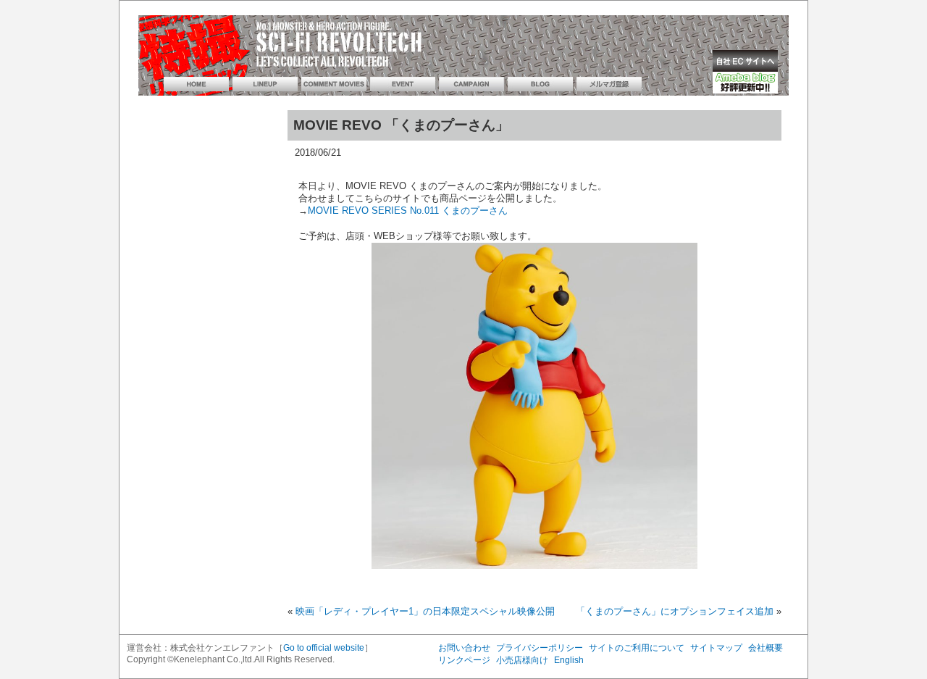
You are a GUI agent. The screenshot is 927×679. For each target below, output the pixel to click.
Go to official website (323, 648)
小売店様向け (522, 660)
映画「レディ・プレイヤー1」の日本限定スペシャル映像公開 (425, 611)
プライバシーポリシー (539, 648)
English (569, 660)
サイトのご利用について (636, 648)
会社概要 (765, 648)
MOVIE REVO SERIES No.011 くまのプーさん (408, 211)
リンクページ (464, 660)
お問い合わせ (464, 648)
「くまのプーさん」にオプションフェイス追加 (674, 611)
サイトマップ (716, 648)
